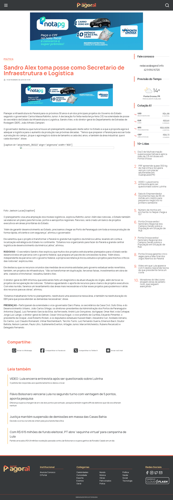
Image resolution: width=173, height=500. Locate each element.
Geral (78, 483)
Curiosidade (81, 475)
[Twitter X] (156, 472)
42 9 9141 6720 (152, 69)
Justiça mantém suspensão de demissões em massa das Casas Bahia (58, 417)
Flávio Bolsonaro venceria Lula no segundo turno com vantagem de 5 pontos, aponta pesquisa (63, 396)
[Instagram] (151, 472)
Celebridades (82, 472)
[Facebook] (147, 472)
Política (8, 59)
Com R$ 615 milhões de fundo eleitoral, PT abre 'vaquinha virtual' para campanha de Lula (68, 434)
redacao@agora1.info (152, 65)
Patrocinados (105, 480)
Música (103, 475)
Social (125, 478)
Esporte (80, 478)
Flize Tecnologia (92, 497)
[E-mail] (160, 472)
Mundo (102, 472)
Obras (102, 478)
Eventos (80, 480)
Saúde (125, 475)
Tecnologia (127, 480)
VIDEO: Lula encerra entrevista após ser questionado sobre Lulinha (56, 379)
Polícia (102, 483)
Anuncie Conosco (47, 472)
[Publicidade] (86, 31)
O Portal (43, 475)
